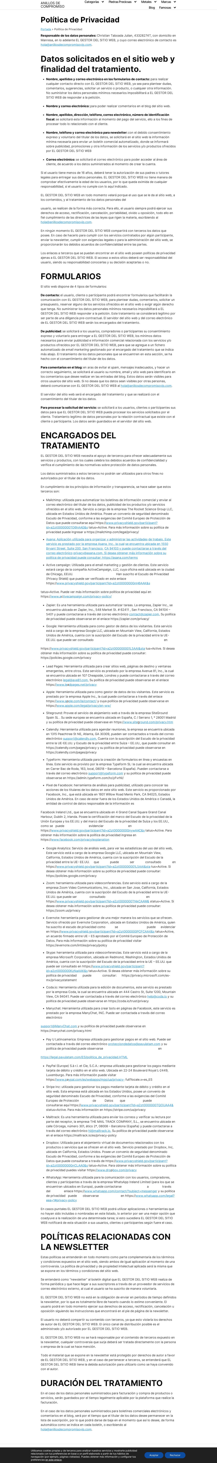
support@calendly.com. (80, 738)
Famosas (165, 7)
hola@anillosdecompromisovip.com (66, 44)
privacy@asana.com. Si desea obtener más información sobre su (119, 553)
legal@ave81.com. (76, 680)
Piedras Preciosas (120, 2)
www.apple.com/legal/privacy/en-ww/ (84, 705)
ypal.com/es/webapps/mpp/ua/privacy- (96, 1079)
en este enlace (53, 1459)
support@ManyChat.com (59, 1026)
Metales (146, 2)
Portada (46, 29)
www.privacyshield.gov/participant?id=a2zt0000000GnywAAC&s (98, 830)
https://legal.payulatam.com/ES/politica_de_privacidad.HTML (84, 1057)
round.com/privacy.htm (156, 722)
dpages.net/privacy (83, 684)
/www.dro (103, 1170)
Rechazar (175, 1455)
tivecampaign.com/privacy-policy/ (87, 596)
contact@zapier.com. (144, 614)
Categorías (92, 2)
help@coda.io (157, 996)
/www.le (61, 684)
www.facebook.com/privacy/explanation (80, 839)
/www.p (61, 1079)
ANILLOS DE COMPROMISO (52, 4)
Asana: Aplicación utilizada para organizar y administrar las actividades (96, 539)
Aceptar (154, 1455)
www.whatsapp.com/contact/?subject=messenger (121, 1191)
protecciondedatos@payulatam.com (134, 1044)
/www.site (130, 722)
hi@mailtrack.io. (99, 1131)
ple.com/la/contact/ (82, 701)
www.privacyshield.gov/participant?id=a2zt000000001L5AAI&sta (98, 648)
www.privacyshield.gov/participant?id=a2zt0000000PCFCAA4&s (107, 931)
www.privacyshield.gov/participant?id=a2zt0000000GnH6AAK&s (103, 583)
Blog (152, 7)
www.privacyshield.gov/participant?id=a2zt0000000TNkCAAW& (103, 901)
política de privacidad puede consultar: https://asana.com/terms (92, 557)
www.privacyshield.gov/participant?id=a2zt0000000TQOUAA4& (127, 1105)
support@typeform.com (105, 773)
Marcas (166, 2)
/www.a (55, 596)
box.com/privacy (125, 1170)
